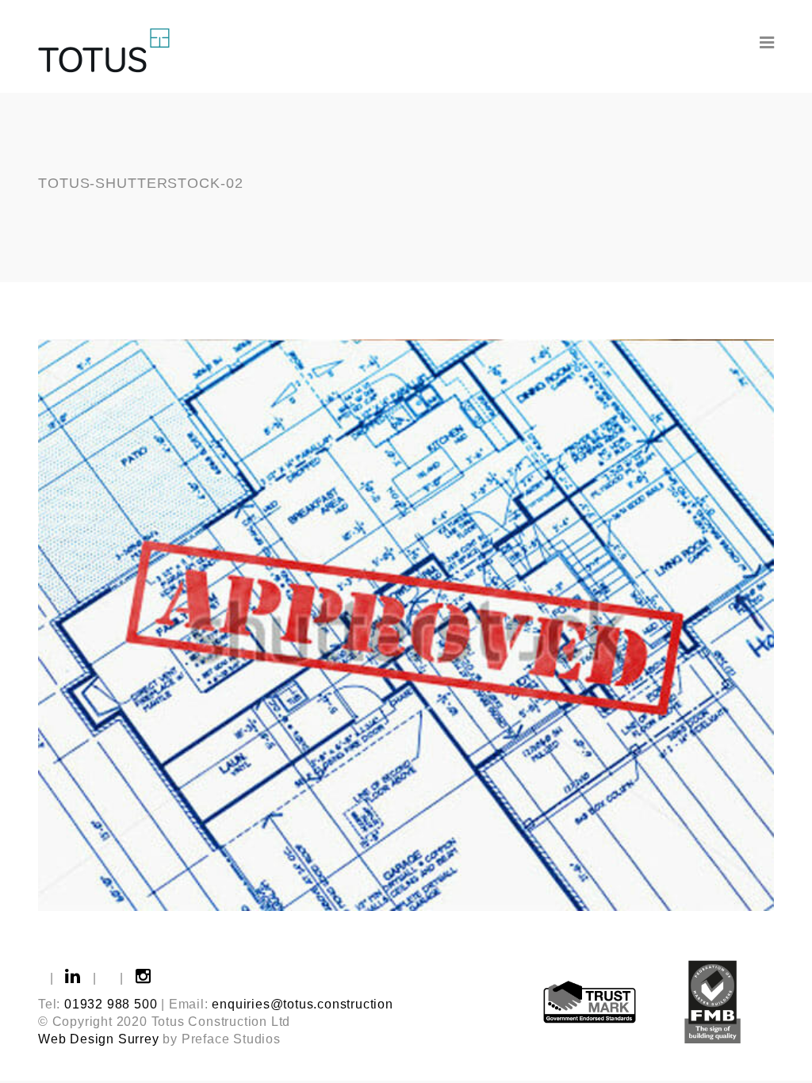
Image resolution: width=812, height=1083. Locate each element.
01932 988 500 (110, 1004)
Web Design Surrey (98, 1039)
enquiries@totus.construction (302, 1004)
